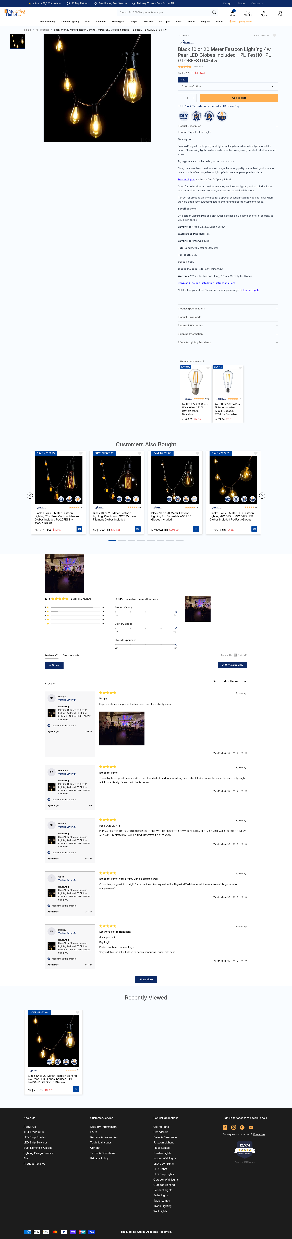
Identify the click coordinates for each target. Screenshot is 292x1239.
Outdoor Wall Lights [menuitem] (166, 1179)
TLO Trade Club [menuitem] (33, 1132)
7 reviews (198, 67)
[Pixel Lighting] (186, 42)
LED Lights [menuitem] (160, 1169)
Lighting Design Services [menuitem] (39, 1153)
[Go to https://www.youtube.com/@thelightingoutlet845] (251, 1127)
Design (227, 3)
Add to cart (239, 97)
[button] (74, 607)
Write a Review (236, 665)
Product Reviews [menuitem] (34, 1163)
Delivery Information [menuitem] (103, 1126)
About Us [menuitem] (29, 1126)
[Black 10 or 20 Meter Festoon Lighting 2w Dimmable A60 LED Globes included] (175, 480)
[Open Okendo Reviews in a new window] (234, 655)
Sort (216, 681)
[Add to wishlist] (208, 368)
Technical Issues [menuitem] (101, 1142)
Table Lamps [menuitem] (161, 1200)
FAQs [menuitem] (93, 1132)
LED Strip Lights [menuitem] (163, 1174)
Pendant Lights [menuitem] (162, 1190)
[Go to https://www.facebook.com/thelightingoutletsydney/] (225, 1127)
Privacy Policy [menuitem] (99, 1158)
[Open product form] (79, 529)
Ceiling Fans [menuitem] (161, 1126)
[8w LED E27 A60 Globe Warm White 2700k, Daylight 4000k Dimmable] (195, 382)
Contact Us (257, 3)
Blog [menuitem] (26, 1158)
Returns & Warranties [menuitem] (104, 1137)
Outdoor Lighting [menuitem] (164, 1184)
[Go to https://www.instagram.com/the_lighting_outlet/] (233, 1127)
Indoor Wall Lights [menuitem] (165, 1158)
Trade (241, 3)
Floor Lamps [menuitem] (161, 1147)
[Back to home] (14, 12)
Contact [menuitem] (95, 1147)
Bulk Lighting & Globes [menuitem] (37, 1147)
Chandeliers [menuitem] (160, 1132)
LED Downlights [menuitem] (163, 1163)
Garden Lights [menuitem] (162, 1153)
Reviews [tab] (51, 656)
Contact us (259, 1134)
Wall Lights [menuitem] (160, 1211)
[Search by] (214, 12)
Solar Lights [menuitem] (161, 1195)
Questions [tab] (71, 656)
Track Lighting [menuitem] (162, 1206)
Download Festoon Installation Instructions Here (206, 283)
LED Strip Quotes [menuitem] (34, 1137)
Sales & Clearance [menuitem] (165, 1137)
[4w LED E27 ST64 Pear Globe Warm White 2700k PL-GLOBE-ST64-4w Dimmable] (228, 382)
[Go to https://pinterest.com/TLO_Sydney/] (242, 1127)
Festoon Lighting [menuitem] (163, 1142)
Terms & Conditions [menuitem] (102, 1153)
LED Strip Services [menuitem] (35, 1142)
